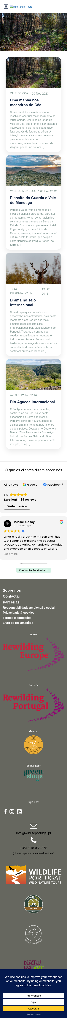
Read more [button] (11, 554)
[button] (30, 484)
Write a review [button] (17, 506)
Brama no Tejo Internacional (23, 302)
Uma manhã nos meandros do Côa (25, 102)
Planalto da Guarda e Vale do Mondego (33, 200)
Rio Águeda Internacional (32, 401)
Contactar (11, 596)
